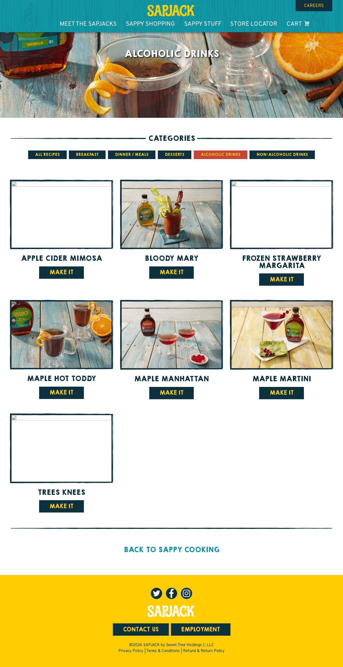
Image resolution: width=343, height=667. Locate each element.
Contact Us (141, 629)
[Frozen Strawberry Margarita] (281, 214)
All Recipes (47, 154)
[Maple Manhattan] (172, 335)
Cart (294, 24)
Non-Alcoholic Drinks (282, 154)
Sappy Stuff (202, 24)
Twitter (156, 593)
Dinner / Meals (131, 154)
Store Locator (253, 24)
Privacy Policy (130, 651)
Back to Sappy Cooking (171, 550)
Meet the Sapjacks (88, 24)
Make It (61, 272)
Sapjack (171, 10)
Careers (314, 6)
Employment (200, 629)
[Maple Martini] (281, 335)
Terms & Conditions (163, 651)
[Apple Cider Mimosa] (61, 214)
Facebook (171, 593)
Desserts (174, 154)
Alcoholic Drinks (220, 154)
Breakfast (87, 154)
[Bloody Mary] (172, 214)
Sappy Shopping (150, 24)
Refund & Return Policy (204, 651)
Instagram (186, 593)
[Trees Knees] (61, 448)
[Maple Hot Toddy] (61, 335)
